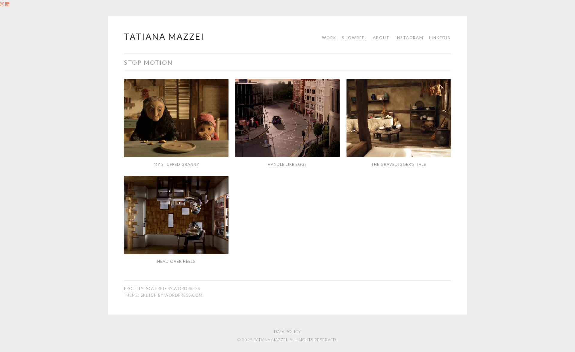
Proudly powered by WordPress (162, 288)
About (381, 37)
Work (329, 37)
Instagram (409, 37)
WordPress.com (183, 295)
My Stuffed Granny (176, 164)
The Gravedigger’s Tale (398, 164)
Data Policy (287, 331)
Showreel (354, 37)
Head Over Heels (176, 261)
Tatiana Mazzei (164, 36)
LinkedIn (440, 37)
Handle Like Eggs (287, 164)
